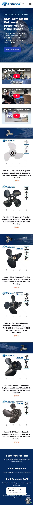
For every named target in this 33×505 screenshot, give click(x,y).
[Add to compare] (19, 163)
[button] (6, 163)
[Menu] (30, 4)
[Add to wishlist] (13, 163)
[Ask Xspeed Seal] (28, 500)
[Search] (23, 4)
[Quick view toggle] (26, 163)
